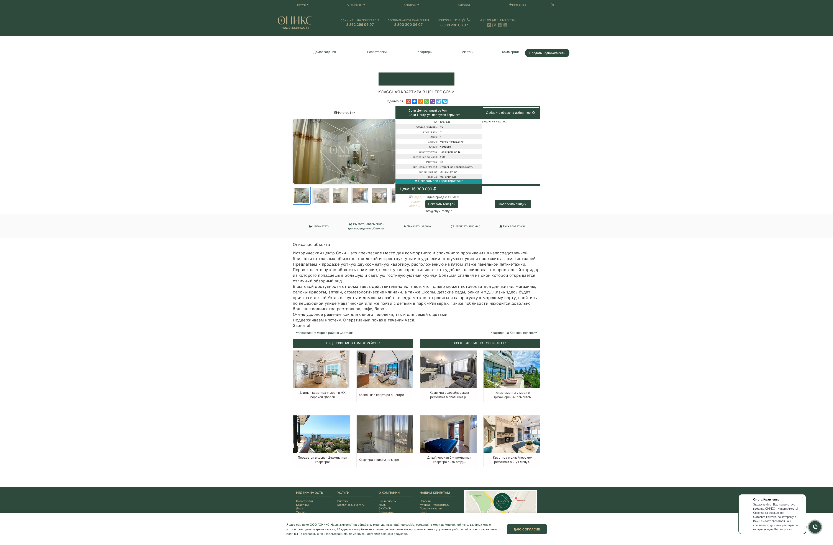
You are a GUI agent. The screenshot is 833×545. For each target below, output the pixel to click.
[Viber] (432, 101)
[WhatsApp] (426, 101)
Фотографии (346, 112)
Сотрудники (386, 512)
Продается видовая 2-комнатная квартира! (322, 460)
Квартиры (425, 52)
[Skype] (445, 101)
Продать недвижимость (547, 53)
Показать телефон (441, 204)
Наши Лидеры (387, 501)
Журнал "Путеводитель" (435, 504)
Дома (299, 508)
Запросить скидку (512, 204)
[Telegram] (438, 101)
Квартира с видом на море (379, 459)
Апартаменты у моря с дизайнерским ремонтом (512, 395)
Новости (425, 501)
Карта (423, 512)
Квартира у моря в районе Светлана (326, 332)
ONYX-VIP (385, 508)
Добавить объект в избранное (508, 112)
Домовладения (324, 52)
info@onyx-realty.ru (439, 211)
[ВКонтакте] (414, 101)
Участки (467, 52)
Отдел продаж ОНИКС (442, 197)
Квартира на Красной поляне (512, 332)
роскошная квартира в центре (381, 395)
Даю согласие (527, 529)
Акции (382, 504)
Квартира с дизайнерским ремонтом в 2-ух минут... (512, 460)
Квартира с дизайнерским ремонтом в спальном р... (449, 395)
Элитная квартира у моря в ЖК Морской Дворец (322, 395)
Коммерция (511, 52)
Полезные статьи (431, 508)
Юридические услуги (350, 504)
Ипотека (342, 501)
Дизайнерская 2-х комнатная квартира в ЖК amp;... (449, 460)
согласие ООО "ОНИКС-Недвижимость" (324, 524)
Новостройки (377, 52)
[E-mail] (408, 101)
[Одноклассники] (420, 101)
